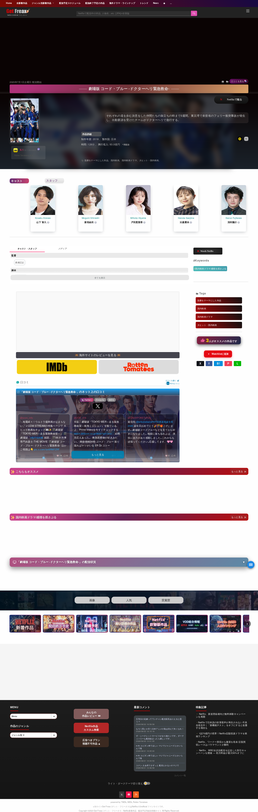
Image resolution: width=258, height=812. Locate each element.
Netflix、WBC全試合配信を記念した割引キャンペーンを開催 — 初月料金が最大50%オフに (221, 752)
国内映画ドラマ (129, 160)
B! (218, 363)
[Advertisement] (129, 44)
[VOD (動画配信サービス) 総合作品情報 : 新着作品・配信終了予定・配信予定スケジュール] (192, 624)
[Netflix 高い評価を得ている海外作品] (125, 624)
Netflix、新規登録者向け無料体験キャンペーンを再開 (221, 715)
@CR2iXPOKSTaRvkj (139, 417)
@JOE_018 (80, 417)
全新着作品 (21, 3)
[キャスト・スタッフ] (27, 249)
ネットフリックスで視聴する (231, 100)
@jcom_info (26, 417)
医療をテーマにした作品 (96, 160)
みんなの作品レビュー (90, 713)
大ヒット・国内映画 (149, 160)
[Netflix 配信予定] (92, 624)
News (155, 3)
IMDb (129, 802)
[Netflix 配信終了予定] (58, 624)
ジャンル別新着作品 (42, 3)
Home (9, 3)
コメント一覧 (180, 775)
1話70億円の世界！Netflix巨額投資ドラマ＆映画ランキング (221, 735)
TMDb (123, 802)
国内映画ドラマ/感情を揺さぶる (210, 268)
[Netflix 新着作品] (25, 624)
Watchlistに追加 (218, 353)
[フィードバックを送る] (222, 81)
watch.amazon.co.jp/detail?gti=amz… (94, 433)
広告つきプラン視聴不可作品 (91, 741)
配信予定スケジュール (70, 3)
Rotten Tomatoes (140, 802)
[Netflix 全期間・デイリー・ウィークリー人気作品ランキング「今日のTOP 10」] (225, 624)
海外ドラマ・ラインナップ (122, 3)
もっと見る (237, 471)
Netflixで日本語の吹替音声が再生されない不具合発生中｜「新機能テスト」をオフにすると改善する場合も (221, 725)
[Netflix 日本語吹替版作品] (158, 624)
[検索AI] (250, 564)
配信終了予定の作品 (95, 3)
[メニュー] (248, 11)
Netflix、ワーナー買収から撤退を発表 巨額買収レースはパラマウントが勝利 (221, 743)
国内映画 (115, 160)
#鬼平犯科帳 (36, 437)
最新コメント (142, 707)
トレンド (144, 3)
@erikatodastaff (144, 421)
